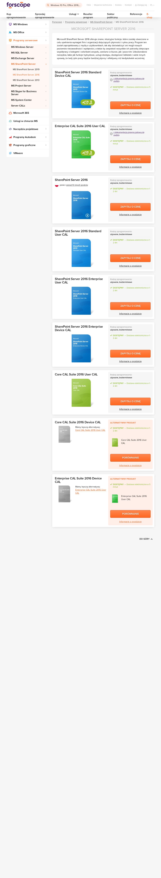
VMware (18, 153)
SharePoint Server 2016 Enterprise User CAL (79, 280)
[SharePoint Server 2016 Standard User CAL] (81, 253)
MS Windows (20, 24)
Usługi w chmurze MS (25, 121)
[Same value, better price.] (18, 5)
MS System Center (21, 100)
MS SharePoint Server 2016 (26, 74)
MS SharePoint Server (23, 64)
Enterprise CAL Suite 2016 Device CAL (78, 480)
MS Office (18, 32)
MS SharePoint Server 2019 (26, 69)
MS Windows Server (22, 47)
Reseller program (88, 16)
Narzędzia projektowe (25, 129)
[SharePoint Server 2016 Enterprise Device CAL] (81, 348)
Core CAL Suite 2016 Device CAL (78, 422)
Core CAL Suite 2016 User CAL (76, 374)
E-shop (149, 16)
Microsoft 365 (21, 113)
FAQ (89, 5)
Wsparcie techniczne (103, 5)
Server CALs (18, 105)
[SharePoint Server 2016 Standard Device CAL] (81, 94)
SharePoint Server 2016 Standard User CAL (78, 233)
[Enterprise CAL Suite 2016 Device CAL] (64, 493)
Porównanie (130, 457)
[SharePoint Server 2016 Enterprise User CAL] (81, 300)
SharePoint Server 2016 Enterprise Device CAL (79, 328)
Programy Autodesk (24, 137)
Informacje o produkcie (130, 113)
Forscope (57, 22)
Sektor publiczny (112, 16)
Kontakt (128, 5)
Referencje (136, 14)
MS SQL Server (19, 52)
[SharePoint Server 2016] (81, 205)
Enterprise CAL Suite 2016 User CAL (80, 126)
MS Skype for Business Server (24, 93)
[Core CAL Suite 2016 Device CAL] (64, 434)
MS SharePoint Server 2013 (26, 80)
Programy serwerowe (25, 40)
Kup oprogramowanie (16, 16)
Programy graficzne (24, 145)
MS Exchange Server (22, 58)
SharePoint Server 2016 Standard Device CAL (78, 74)
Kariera (118, 5)
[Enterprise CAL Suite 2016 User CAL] (81, 144)
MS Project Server (21, 85)
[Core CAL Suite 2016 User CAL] (81, 392)
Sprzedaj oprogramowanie (44, 16)
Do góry (144, 539)
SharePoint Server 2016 (71, 180)
